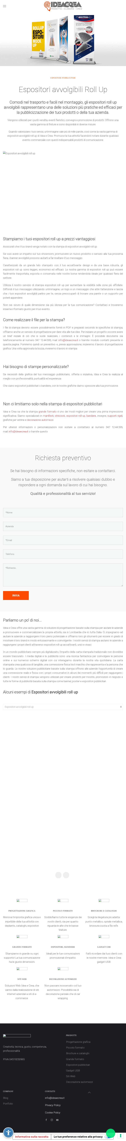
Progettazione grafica (78, 1041)
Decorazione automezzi (79, 1081)
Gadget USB (73, 1070)
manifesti (48, 415)
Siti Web (70, 1076)
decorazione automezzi (40, 419)
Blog (5, 1097)
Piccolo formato (75, 1047)
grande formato (48, 411)
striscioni (60, 415)
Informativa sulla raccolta (31, 1136)
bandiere (91, 415)
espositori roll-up (75, 415)
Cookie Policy (52, 1112)
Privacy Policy (53, 1105)
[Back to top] (89, 1092)
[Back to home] (63, 6)
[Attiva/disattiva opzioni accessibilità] (8, 1132)
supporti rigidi (114, 415)
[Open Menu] (4, 6)
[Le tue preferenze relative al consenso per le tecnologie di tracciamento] (121, 1136)
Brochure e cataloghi (77, 1053)
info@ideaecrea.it (68, 340)
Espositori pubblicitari (78, 1064)
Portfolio (8, 1103)
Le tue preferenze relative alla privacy (78, 1136)
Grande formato (75, 1059)
